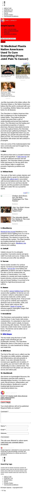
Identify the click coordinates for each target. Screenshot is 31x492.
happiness (22, 470)
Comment (4, 411)
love (13, 469)
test (14, 470)
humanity (2, 472)
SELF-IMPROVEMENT (11, 31)
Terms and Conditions (11, 16)
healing (11, 396)
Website (3, 433)
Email (3, 430)
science (11, 469)
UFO (26, 472)
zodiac (25, 470)
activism (6, 470)
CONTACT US (8, 10)
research (7, 469)
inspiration (3, 467)
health (15, 396)
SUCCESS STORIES (10, 34)
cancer (12, 470)
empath (14, 472)
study (18, 469)
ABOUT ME (7, 8)
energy (17, 472)
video (16, 469)
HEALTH (7, 32)
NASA (9, 470)
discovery (6, 472)
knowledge (11, 472)
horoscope (17, 470)
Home (6, 13)
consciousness (17, 467)
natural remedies (10, 397)
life (8, 467)
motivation (11, 467)
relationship (22, 469)
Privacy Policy (8, 14)
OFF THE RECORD (10, 29)
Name (3, 426)
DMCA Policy (8, 11)
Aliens (23, 472)
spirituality (22, 467)
